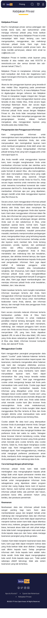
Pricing (22, 4)
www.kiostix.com (8, 63)
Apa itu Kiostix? (12, 593)
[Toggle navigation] (32, 4)
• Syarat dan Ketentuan (30, 593)
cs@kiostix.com (8, 53)
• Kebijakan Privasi (23, 597)
